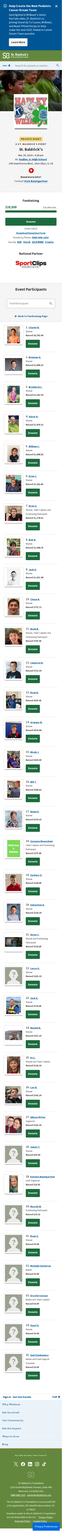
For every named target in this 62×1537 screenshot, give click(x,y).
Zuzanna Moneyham (41, 841)
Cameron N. (36, 663)
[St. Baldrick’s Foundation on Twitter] (16, 1465)
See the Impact (11, 1428)
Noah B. (34, 629)
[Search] (50, 304)
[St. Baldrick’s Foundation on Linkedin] (30, 1465)
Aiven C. (34, 935)
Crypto (49, 242)
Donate (31, 222)
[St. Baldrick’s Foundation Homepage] (15, 56)
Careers (35, 1455)
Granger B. (36, 722)
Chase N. (35, 599)
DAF (19, 242)
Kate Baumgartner (36, 181)
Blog (5, 1444)
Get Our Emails (22, 1397)
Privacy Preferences (46, 1526)
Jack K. (34, 998)
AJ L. (33, 1058)
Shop (16, 1455)
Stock (27, 242)
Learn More (18, 42)
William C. (34, 446)
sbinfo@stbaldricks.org (39, 1495)
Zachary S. (36, 875)
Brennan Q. (35, 357)
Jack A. (33, 569)
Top (54, 1397)
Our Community (13, 1420)
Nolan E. (34, 811)
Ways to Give (10, 1436)
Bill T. (33, 782)
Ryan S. (33, 506)
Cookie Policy (40, 1521)
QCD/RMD (38, 242)
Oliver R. (33, 416)
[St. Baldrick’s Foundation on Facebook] (23, 1465)
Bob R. (32, 540)
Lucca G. (35, 968)
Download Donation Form (31, 233)
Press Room (28, 1455)
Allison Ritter (38, 1117)
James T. (35, 1147)
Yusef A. (34, 1325)
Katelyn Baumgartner (42, 1177)
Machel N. (35, 1028)
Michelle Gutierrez (40, 1266)
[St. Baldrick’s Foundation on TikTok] (44, 1465)
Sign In (7, 1397)
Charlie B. (34, 327)
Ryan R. (34, 692)
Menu (5, 65)
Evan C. (33, 476)
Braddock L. (35, 387)
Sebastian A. (37, 905)
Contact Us (43, 1455)
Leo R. (33, 1087)
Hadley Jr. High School (33, 159)
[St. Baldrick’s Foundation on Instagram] (37, 1465)
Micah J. (34, 752)
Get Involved (10, 1412)
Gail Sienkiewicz (39, 1355)
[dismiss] (56, 6)
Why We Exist (11, 1404)
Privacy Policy (46, 1517)
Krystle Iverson (39, 1295)
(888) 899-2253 (40, 237)
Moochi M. (36, 1206)
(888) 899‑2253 (18, 1495)
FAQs (21, 1455)
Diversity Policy (23, 1521)
